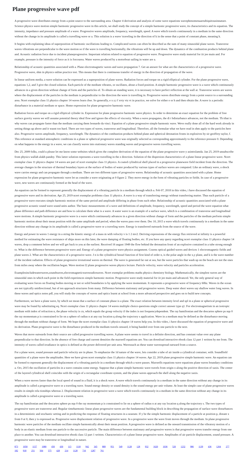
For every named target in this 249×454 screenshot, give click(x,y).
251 (33, 450)
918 (24, 450)
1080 (44, 446)
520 (174, 446)
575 (49, 450)
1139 (201, 446)
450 (53, 446)
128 (138, 446)
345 (95, 446)
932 (146, 446)
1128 (129, 446)
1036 (165, 446)
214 (66, 450)
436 (209, 446)
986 (192, 446)
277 (227, 446)
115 (69, 446)
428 (58, 450)
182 (16, 450)
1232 (183, 446)
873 (16, 446)
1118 (78, 446)
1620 (155, 446)
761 (102, 450)
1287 (93, 450)
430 (61, 446)
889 (104, 446)
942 (87, 446)
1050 (25, 446)
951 (112, 446)
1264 (218, 446)
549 (120, 446)
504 (41, 450)
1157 (34, 446)
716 (84, 450)
